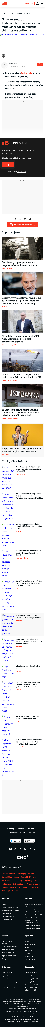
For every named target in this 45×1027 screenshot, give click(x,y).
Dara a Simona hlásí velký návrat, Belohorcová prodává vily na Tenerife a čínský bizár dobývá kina (29, 496)
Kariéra (32, 833)
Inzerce (31, 829)
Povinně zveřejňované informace (27, 1022)
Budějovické (26, 73)
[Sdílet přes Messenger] (25, 218)
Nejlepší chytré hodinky (9, 982)
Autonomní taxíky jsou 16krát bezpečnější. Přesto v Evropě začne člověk (29, 526)
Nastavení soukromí (14, 1016)
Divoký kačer (6, 959)
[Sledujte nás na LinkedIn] (10, 848)
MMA (27, 941)
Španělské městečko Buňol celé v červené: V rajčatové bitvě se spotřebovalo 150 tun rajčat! (28, 685)
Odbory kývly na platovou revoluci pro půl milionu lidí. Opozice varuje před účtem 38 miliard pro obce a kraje (21, 301)
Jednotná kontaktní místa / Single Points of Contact (21, 1019)
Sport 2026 (29, 936)
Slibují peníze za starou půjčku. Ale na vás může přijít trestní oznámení (21, 450)
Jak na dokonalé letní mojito (34, 925)
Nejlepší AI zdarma (8, 979)
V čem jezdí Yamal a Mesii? (10, 911)
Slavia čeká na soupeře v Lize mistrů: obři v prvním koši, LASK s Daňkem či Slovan (29, 641)
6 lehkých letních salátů (32, 928)
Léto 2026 (29, 899)
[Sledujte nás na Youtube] (29, 848)
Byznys (11, 13)
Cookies (35, 1014)
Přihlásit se (21, 171)
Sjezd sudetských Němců (10, 947)
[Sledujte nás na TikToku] (34, 848)
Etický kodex (11, 1022)
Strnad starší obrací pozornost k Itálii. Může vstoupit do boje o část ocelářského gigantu (21, 339)
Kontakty (10, 829)
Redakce (21, 829)
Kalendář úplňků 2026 (9, 917)
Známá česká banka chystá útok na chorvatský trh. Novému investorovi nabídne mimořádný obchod (20, 412)
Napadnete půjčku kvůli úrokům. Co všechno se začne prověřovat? (29, 616)
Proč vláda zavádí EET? (9, 950)
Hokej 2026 (28, 947)
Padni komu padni (8, 953)
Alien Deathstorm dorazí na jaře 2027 (28, 667)
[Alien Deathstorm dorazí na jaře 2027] (8, 672)
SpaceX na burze (7, 973)
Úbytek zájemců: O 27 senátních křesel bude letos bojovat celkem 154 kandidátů (28, 469)
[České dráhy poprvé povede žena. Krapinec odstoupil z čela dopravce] (22, 248)
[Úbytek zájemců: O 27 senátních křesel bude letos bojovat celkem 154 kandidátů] (8, 478)
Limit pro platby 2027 (32, 979)
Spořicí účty (29, 976)
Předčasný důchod (31, 973)
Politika (5, 936)
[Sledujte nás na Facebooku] (20, 848)
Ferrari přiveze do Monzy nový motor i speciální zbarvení (27, 717)
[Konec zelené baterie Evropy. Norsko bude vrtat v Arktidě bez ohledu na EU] (22, 360)
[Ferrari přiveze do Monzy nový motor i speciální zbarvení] (8, 725)
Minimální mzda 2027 (32, 985)
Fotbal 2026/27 (30, 944)
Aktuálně (5, 899)
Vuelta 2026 (13, 891)
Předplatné (14, 833)
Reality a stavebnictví (23, 13)
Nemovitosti (13, 881)
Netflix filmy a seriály (8, 988)
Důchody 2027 (29, 982)
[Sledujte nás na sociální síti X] (15, 848)
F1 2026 (27, 954)
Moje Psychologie (8, 874)
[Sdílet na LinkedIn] (29, 218)
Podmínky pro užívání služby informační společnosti (22, 1011)
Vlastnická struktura (29, 1016)
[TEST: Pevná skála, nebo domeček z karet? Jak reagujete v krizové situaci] (8, 563)
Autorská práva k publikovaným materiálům (22, 1009)
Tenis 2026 (28, 950)
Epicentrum (5, 905)
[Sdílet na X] (20, 218)
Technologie (6, 967)
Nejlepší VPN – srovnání (9, 985)
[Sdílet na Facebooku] (15, 218)
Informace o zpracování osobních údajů (18, 1014)
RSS (23, 833)
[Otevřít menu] (42, 3)
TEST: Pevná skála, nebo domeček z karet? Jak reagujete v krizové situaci (29, 553)
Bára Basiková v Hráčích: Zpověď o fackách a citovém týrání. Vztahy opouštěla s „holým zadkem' (29, 742)
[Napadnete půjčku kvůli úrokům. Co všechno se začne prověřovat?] (8, 624)
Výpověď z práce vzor (9, 956)
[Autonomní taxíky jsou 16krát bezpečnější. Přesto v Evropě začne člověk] (8, 535)
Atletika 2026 (29, 957)
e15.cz (4, 13)
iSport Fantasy (14, 877)
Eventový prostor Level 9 (18, 887)
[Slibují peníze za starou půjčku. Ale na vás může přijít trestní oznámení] (22, 435)
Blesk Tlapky (21, 874)
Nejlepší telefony (7, 976)
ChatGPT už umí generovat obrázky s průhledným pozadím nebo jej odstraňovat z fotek (29, 583)
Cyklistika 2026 (30, 960)
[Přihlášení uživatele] (37, 3)
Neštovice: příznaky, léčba (10, 908)
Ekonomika (29, 967)
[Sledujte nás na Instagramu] (25, 848)
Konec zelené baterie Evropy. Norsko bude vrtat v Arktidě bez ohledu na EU (21, 375)
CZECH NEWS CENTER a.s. (30, 999)
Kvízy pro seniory (7, 914)
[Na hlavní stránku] (5, 3)
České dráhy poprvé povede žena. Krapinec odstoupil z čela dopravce (19, 264)
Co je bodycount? (7, 920)
